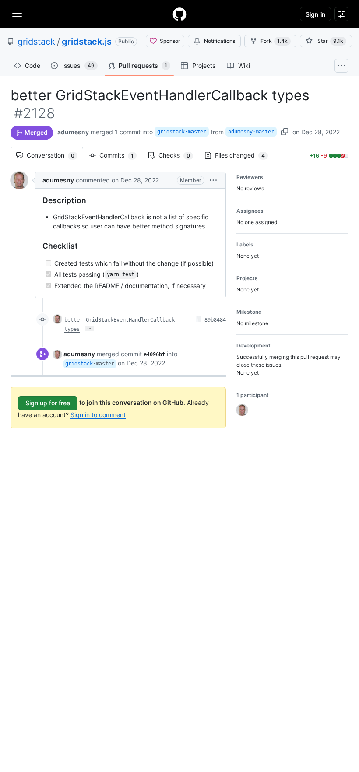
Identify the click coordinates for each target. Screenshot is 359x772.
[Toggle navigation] (17, 13)
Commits (120, 155)
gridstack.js (87, 41)
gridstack (36, 41)
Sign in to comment (98, 414)
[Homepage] (179, 14)
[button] (213, 180)
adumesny (73, 132)
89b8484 (215, 320)
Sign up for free (47, 403)
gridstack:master (181, 132)
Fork (274, 41)
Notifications (219, 41)
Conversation (55, 155)
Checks (178, 155)
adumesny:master (251, 132)
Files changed (244, 155)
